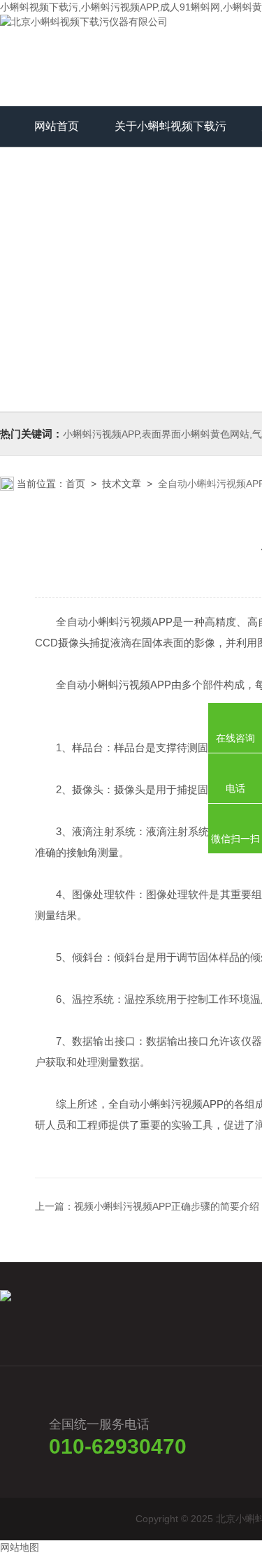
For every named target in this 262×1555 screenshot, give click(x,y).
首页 (75, 483)
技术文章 (121, 483)
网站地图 (19, 1547)
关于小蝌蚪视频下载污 (170, 126)
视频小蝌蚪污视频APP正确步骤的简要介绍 (166, 1206)
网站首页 (56, 126)
